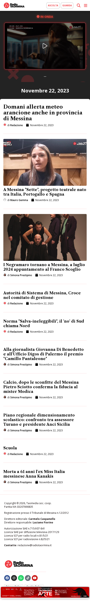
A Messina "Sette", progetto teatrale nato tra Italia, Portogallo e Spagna (44, 192)
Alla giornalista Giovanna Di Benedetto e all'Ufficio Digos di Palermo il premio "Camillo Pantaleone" (43, 354)
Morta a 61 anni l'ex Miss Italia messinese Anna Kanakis (34, 474)
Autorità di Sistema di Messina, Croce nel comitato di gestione (42, 295)
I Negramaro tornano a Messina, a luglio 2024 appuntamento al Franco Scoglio (44, 267)
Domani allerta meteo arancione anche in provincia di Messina (42, 113)
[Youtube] (35, 578)
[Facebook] (7, 578)
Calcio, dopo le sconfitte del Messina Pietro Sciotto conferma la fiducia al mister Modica (41, 387)
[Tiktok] (28, 578)
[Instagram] (14, 578)
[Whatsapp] (21, 578)
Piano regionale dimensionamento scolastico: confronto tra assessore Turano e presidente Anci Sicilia (39, 420)
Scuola (10, 448)
